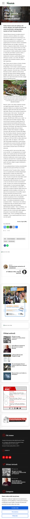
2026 (5, 238)
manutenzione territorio (21, 238)
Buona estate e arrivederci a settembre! (19, 373)
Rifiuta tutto (15, 515)
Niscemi (5, 241)
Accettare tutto (15, 507)
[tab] (9, 388)
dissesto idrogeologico (11, 238)
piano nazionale (11, 241)
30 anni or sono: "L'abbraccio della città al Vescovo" (18, 338)
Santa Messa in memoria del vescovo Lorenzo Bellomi (18, 347)
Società (6, 10)
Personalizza (15, 511)
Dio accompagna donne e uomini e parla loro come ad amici (19, 365)
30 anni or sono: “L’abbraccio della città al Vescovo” (19, 472)
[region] (15, 506)
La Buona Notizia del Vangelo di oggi (17, 355)
